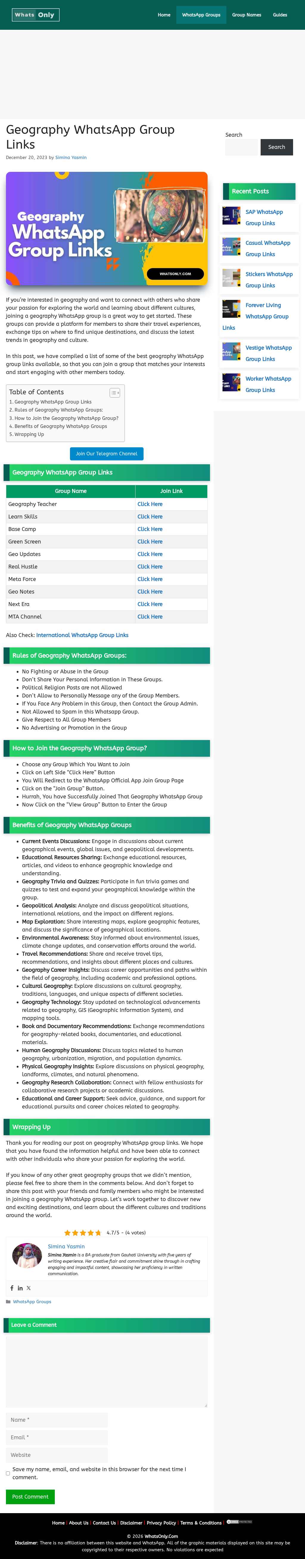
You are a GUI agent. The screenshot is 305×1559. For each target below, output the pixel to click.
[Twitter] (28, 1288)
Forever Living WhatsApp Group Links (255, 316)
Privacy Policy (161, 1523)
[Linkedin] (20, 1288)
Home (164, 15)
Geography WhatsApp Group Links (53, 402)
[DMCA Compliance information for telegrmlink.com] (239, 1523)
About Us (78, 1523)
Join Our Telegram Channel (107, 454)
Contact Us (104, 1523)
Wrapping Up (29, 434)
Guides (280, 15)
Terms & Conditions (201, 1523)
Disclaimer (131, 1523)
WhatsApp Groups (201, 15)
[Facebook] (12, 1288)
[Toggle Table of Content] (112, 393)
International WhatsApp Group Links (82, 635)
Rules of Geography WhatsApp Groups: (59, 410)
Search (233, 135)
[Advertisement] (152, 74)
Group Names (246, 15)
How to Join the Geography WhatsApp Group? (67, 418)
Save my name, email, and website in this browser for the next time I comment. (99, 1473)
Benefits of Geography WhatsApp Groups (61, 426)
